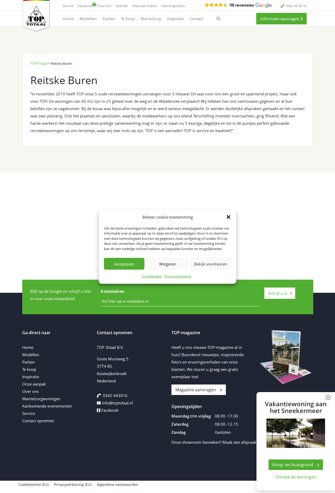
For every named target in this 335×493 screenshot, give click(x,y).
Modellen (30, 354)
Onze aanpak (34, 384)
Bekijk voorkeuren (210, 263)
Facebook (109, 410)
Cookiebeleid (152, 276)
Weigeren (167, 263)
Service (28, 413)
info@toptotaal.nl (117, 402)
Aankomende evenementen (47, 406)
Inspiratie (30, 376)
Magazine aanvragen (195, 390)
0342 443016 (115, 395)
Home (27, 347)
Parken (28, 362)
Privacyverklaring (177, 276)
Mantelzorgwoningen (41, 398)
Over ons (30, 391)
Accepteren (124, 263)
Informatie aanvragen (280, 18)
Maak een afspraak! (240, 442)
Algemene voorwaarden (117, 484)
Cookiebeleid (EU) (33, 484)
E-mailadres (112, 291)
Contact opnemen (38, 420)
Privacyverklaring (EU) (73, 484)
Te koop (29, 369)
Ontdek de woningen (295, 477)
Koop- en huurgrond (292, 465)
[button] (228, 216)
